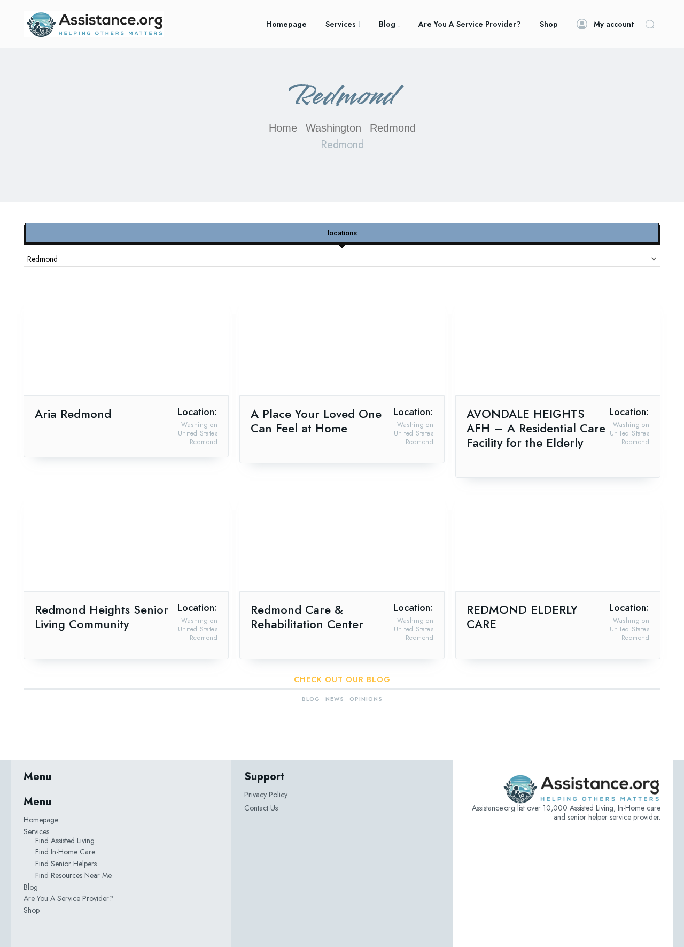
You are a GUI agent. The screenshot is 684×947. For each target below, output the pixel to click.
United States (198, 433)
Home (283, 128)
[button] (649, 24)
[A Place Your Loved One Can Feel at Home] (342, 344)
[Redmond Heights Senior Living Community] (126, 539)
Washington (333, 128)
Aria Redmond (73, 413)
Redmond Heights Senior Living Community (101, 616)
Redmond (204, 442)
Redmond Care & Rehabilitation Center (307, 616)
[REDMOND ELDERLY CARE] (557, 539)
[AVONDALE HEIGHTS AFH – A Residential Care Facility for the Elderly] (557, 344)
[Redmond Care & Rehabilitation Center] (342, 539)
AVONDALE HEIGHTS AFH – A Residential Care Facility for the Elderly (536, 428)
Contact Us (261, 808)
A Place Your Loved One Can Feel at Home (316, 421)
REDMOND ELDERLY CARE (522, 616)
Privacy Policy (265, 794)
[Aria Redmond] (126, 344)
